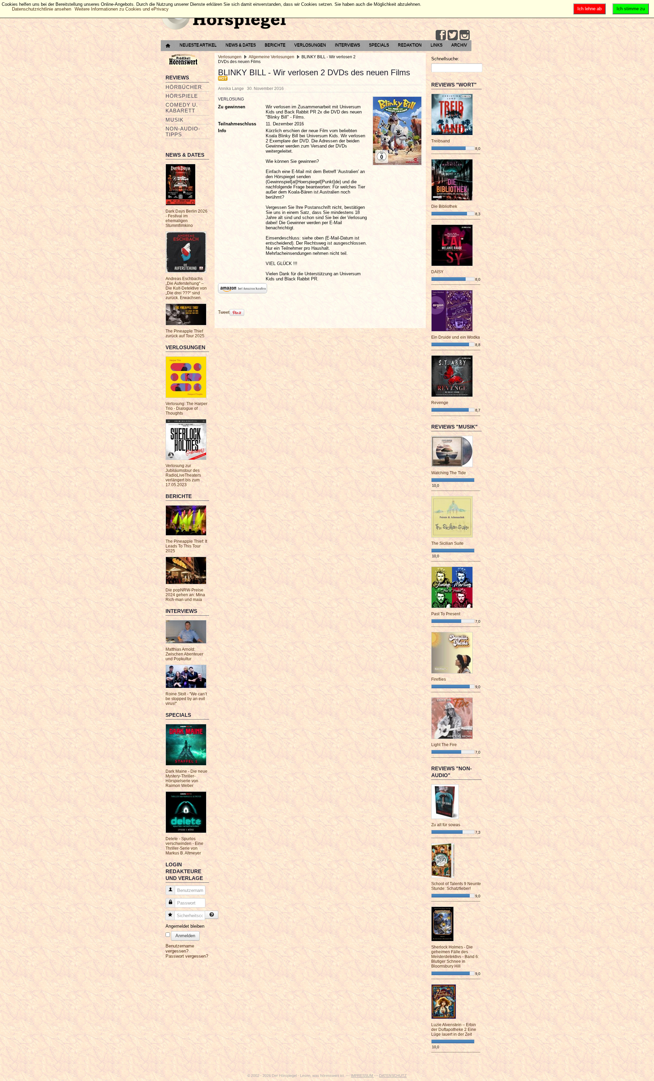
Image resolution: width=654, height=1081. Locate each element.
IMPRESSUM (362, 1076)
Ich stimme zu (631, 8)
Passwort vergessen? (187, 956)
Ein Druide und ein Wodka (455, 337)
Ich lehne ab (589, 8)
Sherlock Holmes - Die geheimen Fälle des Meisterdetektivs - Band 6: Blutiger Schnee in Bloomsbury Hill (455, 957)
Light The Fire (444, 744)
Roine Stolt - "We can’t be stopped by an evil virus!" (186, 699)
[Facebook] (441, 35)
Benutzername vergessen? (180, 948)
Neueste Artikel (198, 45)
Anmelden (185, 935)
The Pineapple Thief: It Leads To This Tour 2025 (186, 546)
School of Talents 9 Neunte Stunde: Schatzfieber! (456, 886)
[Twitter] (453, 35)
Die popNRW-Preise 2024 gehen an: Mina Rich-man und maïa (185, 595)
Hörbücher (184, 87)
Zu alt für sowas (445, 824)
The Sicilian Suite (447, 543)
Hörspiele (182, 96)
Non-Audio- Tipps (183, 131)
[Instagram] (465, 35)
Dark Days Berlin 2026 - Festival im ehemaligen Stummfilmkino (186, 218)
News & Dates (240, 45)
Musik (175, 120)
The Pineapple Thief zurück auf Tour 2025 (185, 333)
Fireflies (438, 679)
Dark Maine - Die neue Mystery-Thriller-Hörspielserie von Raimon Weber (186, 778)
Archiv (459, 45)
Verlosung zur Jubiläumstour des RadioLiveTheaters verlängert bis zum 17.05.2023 (183, 475)
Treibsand (440, 141)
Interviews (347, 45)
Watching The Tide (448, 472)
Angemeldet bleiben (185, 926)
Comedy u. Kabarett (182, 107)
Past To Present (445, 614)
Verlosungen (310, 45)
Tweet (224, 312)
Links (436, 45)
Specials (379, 45)
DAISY (437, 271)
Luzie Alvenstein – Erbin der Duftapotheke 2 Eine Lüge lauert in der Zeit (453, 1029)
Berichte (275, 45)
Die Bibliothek (444, 206)
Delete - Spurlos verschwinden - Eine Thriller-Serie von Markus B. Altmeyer (184, 845)
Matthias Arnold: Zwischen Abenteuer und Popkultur (184, 654)
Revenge (439, 402)
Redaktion (410, 45)
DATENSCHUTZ (393, 1076)
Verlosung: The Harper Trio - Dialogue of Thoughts (186, 408)
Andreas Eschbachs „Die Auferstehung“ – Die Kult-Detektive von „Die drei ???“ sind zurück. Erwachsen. (186, 288)
